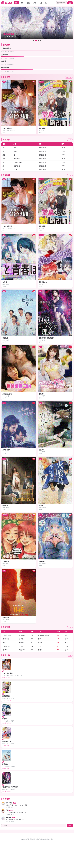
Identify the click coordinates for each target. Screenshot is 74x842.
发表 (69, 825)
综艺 (34, 3)
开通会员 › (68, 77)
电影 (22, 3)
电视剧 (28, 3)
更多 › (69, 175)
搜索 (70, 3)
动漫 (40, 3)
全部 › (69, 140)
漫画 (46, 3)
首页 (16, 3)
